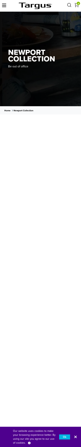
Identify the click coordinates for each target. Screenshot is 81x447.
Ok (64, 437)
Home (7, 110)
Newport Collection (23, 110)
